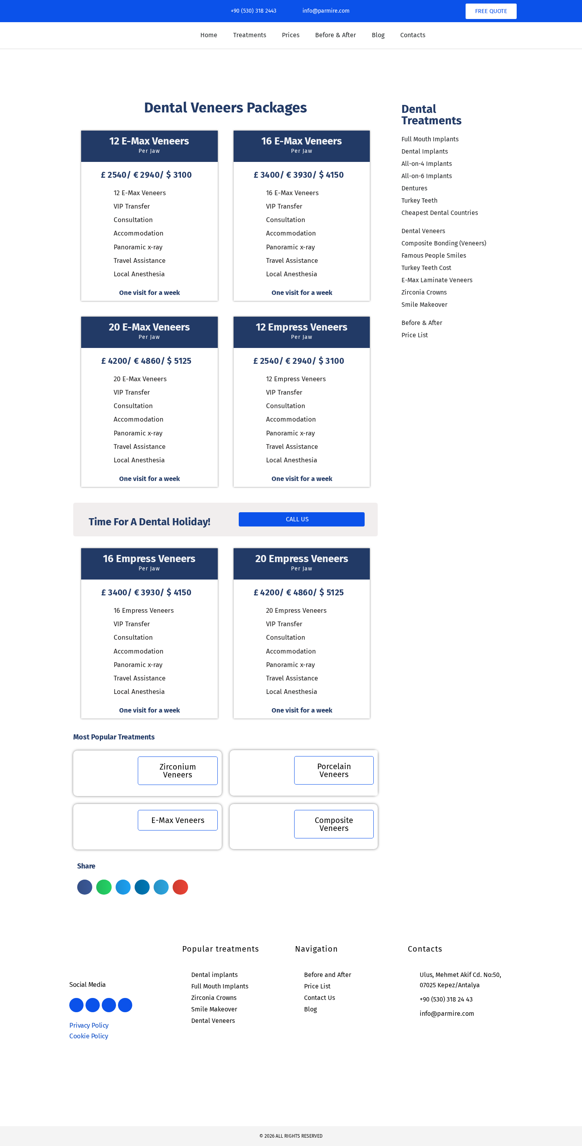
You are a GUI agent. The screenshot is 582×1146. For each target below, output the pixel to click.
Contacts (412, 35)
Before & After (335, 35)
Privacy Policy (88, 1025)
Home (208, 35)
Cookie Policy (88, 1036)
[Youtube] (112, 11)
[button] (84, 887)
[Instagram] (93, 11)
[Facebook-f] (74, 11)
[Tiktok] (131, 11)
